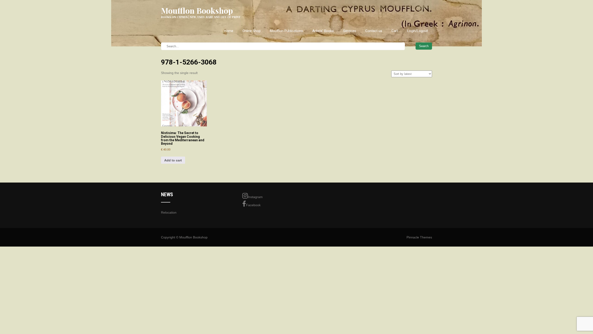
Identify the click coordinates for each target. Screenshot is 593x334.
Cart (394, 31)
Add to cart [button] (173, 160)
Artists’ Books (323, 31)
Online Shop (252, 31)
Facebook (253, 205)
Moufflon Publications (286, 31)
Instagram (255, 197)
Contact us (373, 31)
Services (349, 31)
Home (228, 31)
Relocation (169, 212)
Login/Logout (417, 31)
